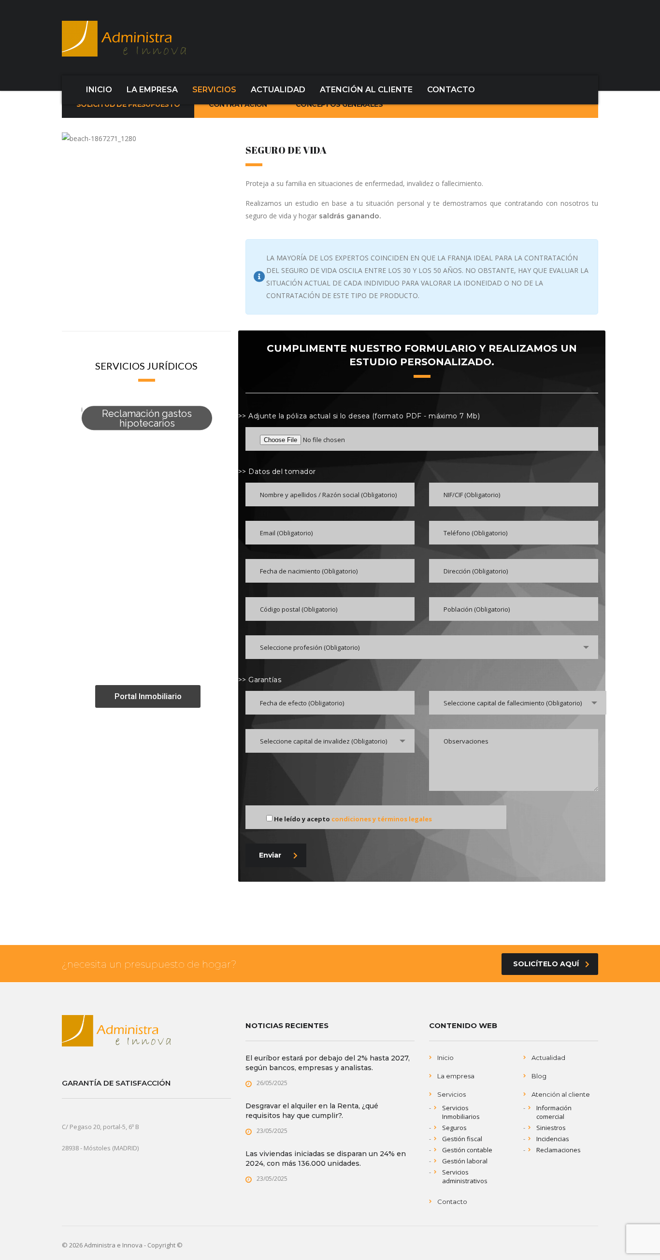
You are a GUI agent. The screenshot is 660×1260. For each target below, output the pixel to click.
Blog (538, 1076)
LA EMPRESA (152, 89)
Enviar (270, 855)
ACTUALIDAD (278, 89)
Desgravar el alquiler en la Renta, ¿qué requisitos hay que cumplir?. (311, 1111)
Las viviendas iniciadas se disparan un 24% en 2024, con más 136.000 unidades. (325, 1158)
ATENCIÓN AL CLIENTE (366, 89)
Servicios (451, 1094)
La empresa (455, 1076)
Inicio (445, 1057)
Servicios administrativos (465, 1176)
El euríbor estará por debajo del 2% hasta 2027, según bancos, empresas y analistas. (327, 1063)
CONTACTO (451, 89)
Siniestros (551, 1127)
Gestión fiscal (462, 1138)
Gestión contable (467, 1149)
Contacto (452, 1201)
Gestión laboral (465, 1161)
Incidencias (552, 1138)
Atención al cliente (560, 1094)
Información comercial (554, 1112)
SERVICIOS (214, 89)
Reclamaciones (558, 1149)
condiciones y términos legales (381, 819)
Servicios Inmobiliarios (461, 1112)
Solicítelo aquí (546, 963)
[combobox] (421, 647)
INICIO (99, 89)
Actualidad (548, 1057)
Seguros (454, 1127)
